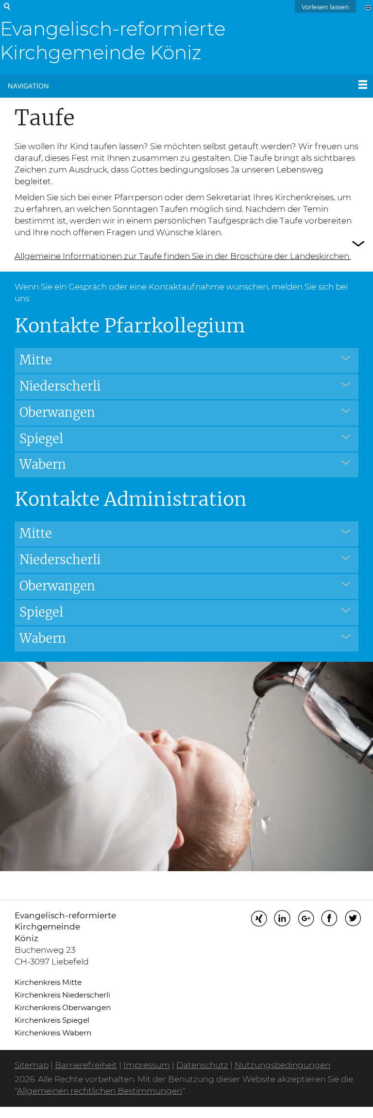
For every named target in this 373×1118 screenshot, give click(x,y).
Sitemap (32, 1065)
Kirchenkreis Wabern (53, 1032)
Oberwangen (57, 412)
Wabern (42, 464)
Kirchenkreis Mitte (48, 982)
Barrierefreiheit (86, 1065)
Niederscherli (60, 386)
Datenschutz (202, 1065)
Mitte (35, 360)
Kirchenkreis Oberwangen (63, 1007)
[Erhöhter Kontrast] (368, 7)
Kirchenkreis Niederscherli (62, 994)
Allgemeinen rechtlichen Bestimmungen (99, 1091)
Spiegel (41, 439)
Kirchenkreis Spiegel (52, 1020)
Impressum (146, 1065)
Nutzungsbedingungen (282, 1065)
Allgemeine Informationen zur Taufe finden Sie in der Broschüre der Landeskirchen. (183, 256)
